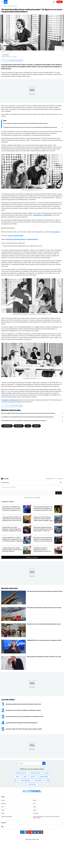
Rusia (17, 776)
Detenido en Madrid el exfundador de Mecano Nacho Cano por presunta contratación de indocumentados (28, 413)
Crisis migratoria (25, 780)
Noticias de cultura (13, 6)
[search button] (43, 763)
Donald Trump (38, 780)
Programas (35, 813)
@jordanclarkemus (19, 239)
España (47, 773)
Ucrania (33, 776)
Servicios (3, 822)
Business (3, 803)
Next (2, 806)
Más (2, 826)
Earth (34, 803)
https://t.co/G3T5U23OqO (15, 235)
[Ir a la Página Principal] (5, 2)
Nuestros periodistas (6, 816)
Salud (34, 806)
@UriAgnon (56, 232)
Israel (27, 425)
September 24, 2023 (36, 246)
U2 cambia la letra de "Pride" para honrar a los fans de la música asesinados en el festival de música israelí (30, 127)
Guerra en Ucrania (35, 773)
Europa (3, 800)
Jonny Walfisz (6, 54)
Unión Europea (32, 784)
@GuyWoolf (10, 239)
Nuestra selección (9, 588)
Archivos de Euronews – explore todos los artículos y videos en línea (46, 817)
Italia (25, 776)
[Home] (1, 6)
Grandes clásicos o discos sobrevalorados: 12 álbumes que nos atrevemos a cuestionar (23, 420)
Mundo (34, 800)
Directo (60, 1)
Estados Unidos (43, 776)
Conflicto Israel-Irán (20, 773)
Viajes (2, 810)
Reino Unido (18, 425)
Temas (3, 796)
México (49, 780)
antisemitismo (7, 425)
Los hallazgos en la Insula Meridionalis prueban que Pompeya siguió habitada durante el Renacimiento (27, 417)
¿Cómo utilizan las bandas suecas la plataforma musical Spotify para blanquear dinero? (25, 123)
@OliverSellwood (33, 239)
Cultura (5, 6)
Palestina (36, 425)
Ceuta (15, 780)
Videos (3, 813)
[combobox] (32, 763)
